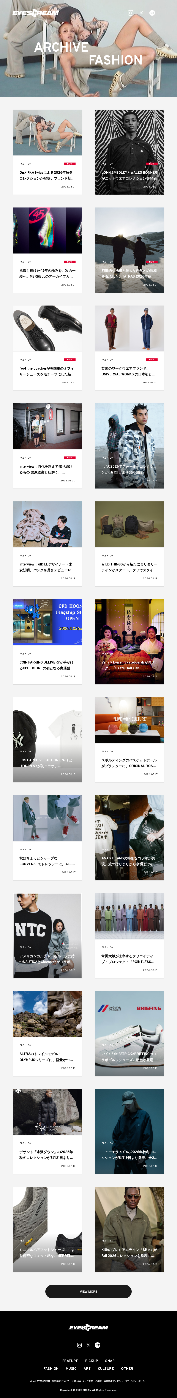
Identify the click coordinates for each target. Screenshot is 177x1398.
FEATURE (70, 1361)
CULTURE (106, 1369)
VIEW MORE (88, 1291)
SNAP (110, 1361)
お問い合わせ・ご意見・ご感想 (86, 1381)
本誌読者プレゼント (113, 1381)
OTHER (127, 1369)
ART (87, 1369)
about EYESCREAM (40, 1381)
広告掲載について (60, 1381)
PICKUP (91, 1361)
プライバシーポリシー (136, 1381)
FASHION (25, 164)
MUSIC (71, 1369)
